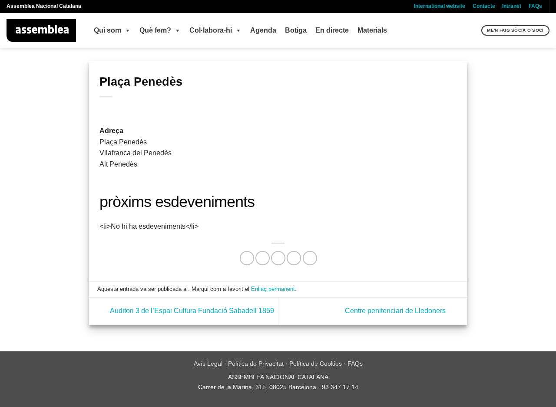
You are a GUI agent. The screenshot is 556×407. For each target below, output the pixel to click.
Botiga (296, 30)
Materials (372, 30)
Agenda (263, 30)
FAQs (535, 6)
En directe (332, 30)
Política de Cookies (315, 363)
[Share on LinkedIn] (310, 258)
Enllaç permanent (273, 289)
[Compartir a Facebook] (247, 258)
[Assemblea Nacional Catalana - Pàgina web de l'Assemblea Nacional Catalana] (41, 30)
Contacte (484, 6)
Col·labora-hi (210, 30)
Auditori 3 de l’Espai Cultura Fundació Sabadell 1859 (191, 311)
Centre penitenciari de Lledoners (396, 311)
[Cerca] (473, 30)
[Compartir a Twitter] (262, 258)
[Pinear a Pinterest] (294, 258)
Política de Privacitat (256, 363)
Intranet (511, 6)
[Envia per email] (278, 258)
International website (439, 6)
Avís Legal (208, 363)
